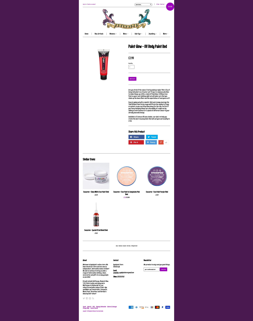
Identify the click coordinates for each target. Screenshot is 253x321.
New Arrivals (99, 33)
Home (86, 33)
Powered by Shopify (99, 311)
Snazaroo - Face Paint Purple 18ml (157, 192)
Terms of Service (94, 308)
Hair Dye (138, 34)
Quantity (130, 63)
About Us (89, 306)
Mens (125, 34)
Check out (162, 4)
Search (84, 306)
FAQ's (93, 306)
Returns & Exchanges (112, 306)
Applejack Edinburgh (92, 311)
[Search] (150, 4)
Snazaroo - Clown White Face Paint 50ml (96, 192)
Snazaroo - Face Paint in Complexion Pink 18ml (126, 193)
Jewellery (152, 34)
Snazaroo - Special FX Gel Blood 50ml (96, 230)
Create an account (91, 4)
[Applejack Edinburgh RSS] (93, 298)
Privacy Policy (86, 308)
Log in (84, 4)
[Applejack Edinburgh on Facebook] (87, 298)
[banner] (126, 19)
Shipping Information (101, 306)
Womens (113, 34)
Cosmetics (124, 246)
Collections (120, 246)
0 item (157, 4)
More (165, 34)
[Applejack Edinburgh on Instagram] (90, 298)
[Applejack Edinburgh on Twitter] (84, 298)
